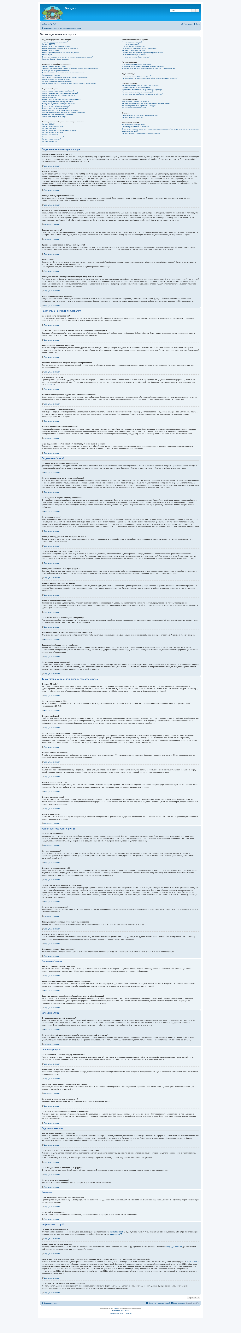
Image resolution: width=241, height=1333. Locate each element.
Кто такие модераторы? (130, 44)
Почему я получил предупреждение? (55, 108)
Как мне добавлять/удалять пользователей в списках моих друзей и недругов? (150, 78)
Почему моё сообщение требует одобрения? (57, 114)
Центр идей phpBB (172, 1247)
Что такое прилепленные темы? (53, 137)
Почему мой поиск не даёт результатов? (136, 87)
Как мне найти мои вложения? (132, 117)
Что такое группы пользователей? (134, 46)
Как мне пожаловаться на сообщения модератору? (60, 110)
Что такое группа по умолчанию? (133, 55)
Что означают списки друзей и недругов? (136, 76)
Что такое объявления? (50, 135)
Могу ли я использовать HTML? (53, 126)
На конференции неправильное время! (55, 71)
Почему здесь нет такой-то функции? (135, 127)
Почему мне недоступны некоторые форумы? (58, 104)
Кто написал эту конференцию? (133, 124)
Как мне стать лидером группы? (133, 50)
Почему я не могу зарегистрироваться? (56, 46)
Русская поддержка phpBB (120, 1310)
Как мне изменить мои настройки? (54, 66)
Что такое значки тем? (49, 141)
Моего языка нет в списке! (51, 75)
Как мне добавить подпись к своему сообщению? (59, 95)
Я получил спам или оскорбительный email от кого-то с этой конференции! (148, 68)
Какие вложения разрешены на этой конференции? (140, 115)
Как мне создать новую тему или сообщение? (58, 91)
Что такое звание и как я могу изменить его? (57, 81)
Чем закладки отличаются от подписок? (136, 101)
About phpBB (115, 1234)
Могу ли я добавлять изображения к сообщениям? (59, 130)
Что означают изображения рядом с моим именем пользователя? (65, 77)
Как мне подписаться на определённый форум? (139, 106)
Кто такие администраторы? (132, 42)
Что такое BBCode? (48, 124)
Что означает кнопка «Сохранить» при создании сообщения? (63, 112)
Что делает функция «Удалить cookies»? (56, 59)
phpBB (49, 385)
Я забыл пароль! (47, 55)
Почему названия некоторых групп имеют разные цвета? (142, 52)
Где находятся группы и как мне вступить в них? (139, 48)
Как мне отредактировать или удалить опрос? (58, 101)
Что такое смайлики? (49, 128)
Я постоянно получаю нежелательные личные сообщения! (143, 66)
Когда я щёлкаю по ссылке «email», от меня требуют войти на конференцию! (69, 83)
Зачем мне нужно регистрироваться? (55, 42)
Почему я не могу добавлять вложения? (56, 106)
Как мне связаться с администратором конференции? (141, 133)
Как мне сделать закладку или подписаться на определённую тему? (146, 103)
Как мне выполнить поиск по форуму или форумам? (140, 85)
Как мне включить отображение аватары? (56, 79)
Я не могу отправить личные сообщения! (136, 64)
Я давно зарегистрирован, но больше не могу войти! (60, 52)
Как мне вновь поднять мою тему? (54, 117)
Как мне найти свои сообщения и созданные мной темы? (142, 94)
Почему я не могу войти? (51, 50)
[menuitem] (53, 24)
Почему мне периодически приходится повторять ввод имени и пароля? (67, 57)
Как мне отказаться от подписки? (134, 108)
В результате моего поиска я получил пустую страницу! (142, 90)
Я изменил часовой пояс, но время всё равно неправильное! (63, 73)
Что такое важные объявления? (53, 132)
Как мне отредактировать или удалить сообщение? (60, 93)
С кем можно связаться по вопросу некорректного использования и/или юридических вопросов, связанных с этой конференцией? (160, 130)
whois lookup (192, 1262)
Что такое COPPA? (48, 44)
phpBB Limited (115, 1232)
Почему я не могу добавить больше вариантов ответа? (61, 99)
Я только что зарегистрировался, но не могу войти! (60, 48)
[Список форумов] (53, 12)
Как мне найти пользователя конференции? (137, 92)
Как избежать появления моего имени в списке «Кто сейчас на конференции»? (70, 68)
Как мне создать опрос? (50, 97)
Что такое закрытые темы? (51, 139)
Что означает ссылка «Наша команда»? (136, 57)
